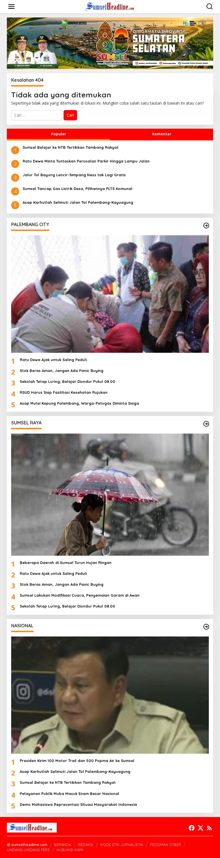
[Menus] (11, 6)
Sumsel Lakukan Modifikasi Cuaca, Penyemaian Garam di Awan (80, 595)
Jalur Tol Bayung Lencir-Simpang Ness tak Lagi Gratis (74, 175)
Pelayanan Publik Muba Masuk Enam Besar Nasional (69, 793)
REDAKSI (85, 844)
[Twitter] (200, 828)
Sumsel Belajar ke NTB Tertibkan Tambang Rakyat (71, 147)
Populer (58, 133)
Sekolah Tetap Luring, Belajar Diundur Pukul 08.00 (67, 381)
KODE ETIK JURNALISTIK (121, 844)
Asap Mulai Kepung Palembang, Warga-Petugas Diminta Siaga (79, 403)
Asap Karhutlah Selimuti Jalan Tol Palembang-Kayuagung (78, 202)
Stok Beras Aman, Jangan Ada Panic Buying (61, 370)
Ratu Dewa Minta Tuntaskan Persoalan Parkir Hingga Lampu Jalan (86, 161)
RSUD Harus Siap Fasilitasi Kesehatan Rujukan (63, 392)
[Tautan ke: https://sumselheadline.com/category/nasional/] (206, 626)
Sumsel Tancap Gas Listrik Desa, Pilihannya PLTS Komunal (77, 188)
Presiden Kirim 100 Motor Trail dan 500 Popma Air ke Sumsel (77, 760)
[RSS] (209, 828)
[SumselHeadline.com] (111, 6)
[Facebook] (191, 828)
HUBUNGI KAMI (70, 849)
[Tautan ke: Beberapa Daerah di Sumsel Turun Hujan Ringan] (110, 495)
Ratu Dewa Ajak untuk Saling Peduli (53, 359)
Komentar (161, 133)
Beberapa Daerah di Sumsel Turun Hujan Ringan (65, 562)
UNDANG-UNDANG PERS (28, 849)
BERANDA (62, 844)
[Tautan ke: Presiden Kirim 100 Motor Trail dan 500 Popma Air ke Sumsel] (110, 695)
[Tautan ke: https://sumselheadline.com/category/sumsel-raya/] (206, 423)
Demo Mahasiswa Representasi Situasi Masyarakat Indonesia (78, 804)
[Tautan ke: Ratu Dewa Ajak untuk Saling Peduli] (110, 293)
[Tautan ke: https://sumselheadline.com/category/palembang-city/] (206, 225)
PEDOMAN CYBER (165, 844)
